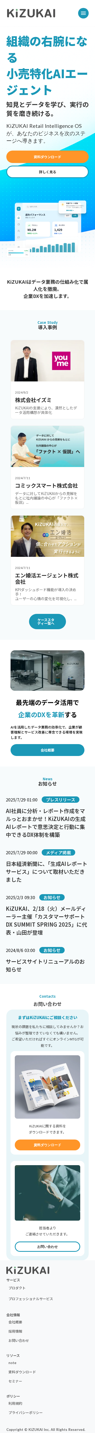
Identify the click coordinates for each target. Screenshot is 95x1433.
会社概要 (15, 1321)
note (12, 1362)
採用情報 (15, 1331)
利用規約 (15, 1403)
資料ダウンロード (22, 1371)
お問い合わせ (18, 1340)
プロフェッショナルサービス (30, 1298)
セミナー (15, 1381)
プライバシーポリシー (25, 1412)
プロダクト (17, 1287)
